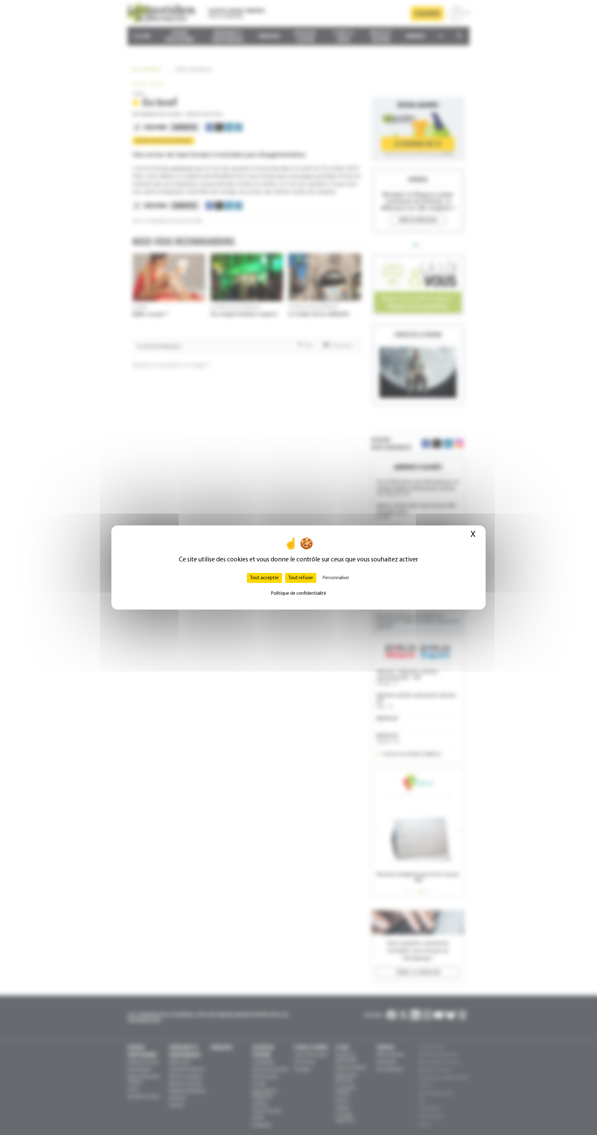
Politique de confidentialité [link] (298, 593)
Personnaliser (335, 577)
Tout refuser (300, 577)
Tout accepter (264, 577)
